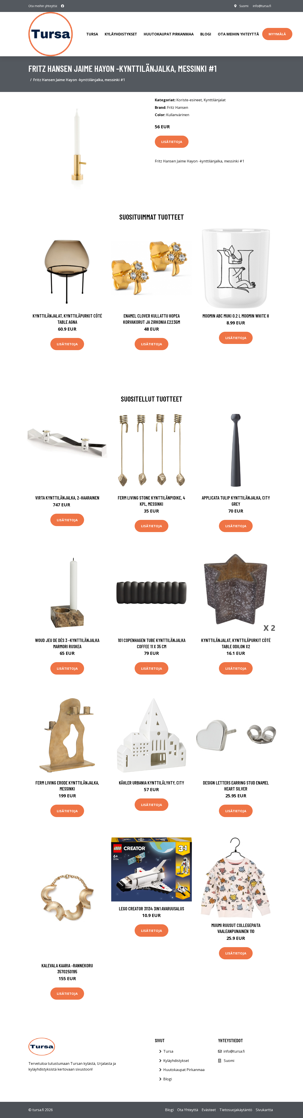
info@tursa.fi (262, 6)
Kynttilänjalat (215, 100)
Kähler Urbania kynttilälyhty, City (151, 782)
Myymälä (277, 34)
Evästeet (209, 1109)
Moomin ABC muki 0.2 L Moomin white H (236, 315)
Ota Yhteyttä (187, 1109)
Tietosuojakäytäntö (235, 1109)
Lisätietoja (171, 141)
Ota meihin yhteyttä (238, 34)
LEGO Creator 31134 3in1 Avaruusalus (151, 908)
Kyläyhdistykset (121, 34)
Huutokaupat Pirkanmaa (169, 34)
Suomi (243, 6)
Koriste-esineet (189, 100)
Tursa (92, 34)
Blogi (205, 34)
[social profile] (62, 6)
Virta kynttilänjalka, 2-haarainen (67, 497)
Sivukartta (264, 1109)
